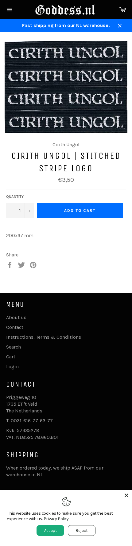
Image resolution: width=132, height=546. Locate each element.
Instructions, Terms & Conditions (43, 337)
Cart (10, 357)
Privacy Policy (56, 518)
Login (12, 366)
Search (13, 347)
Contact (14, 327)
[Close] (126, 495)
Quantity (15, 196)
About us (16, 317)
